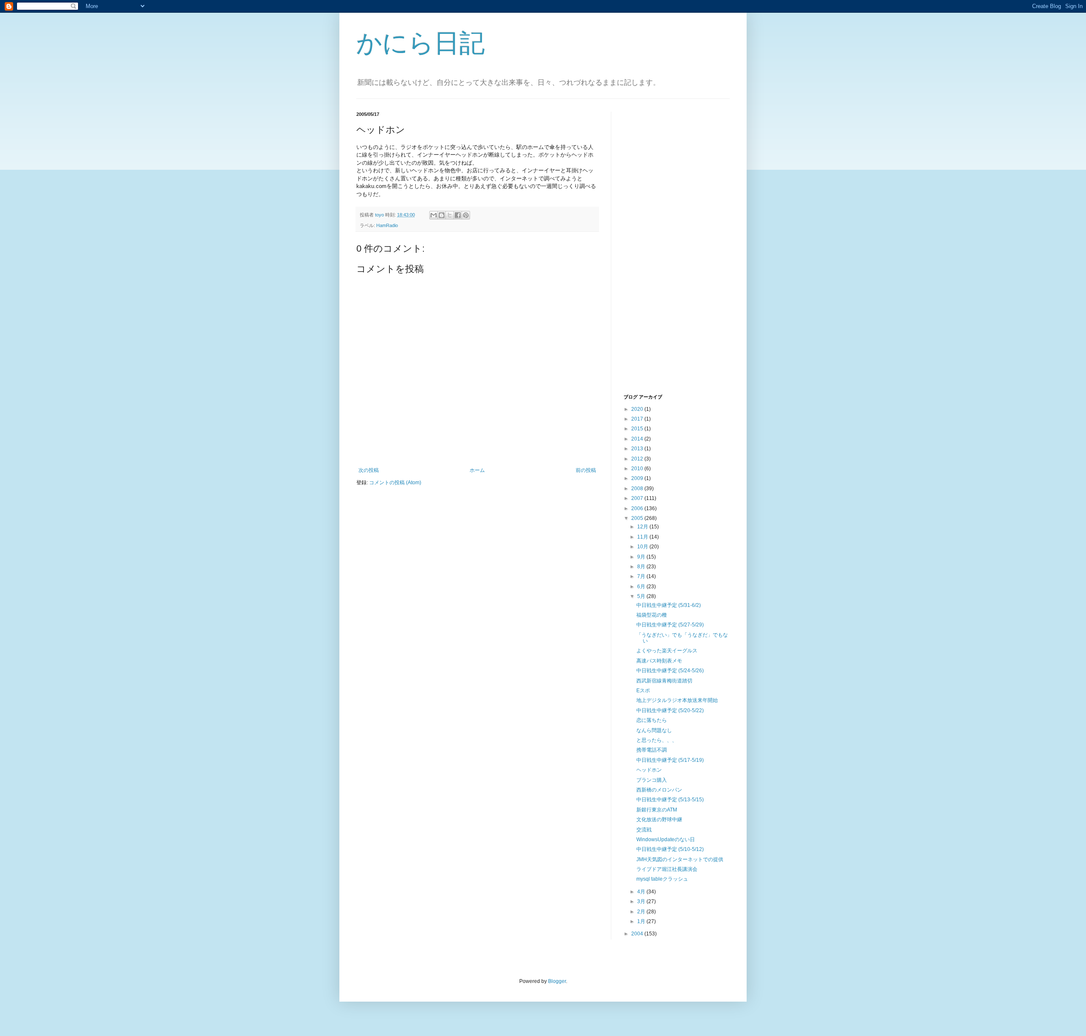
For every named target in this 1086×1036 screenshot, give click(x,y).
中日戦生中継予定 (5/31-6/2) (668, 605)
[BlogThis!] (441, 215)
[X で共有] (449, 215)
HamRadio (387, 225)
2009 (637, 478)
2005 (637, 518)
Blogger (557, 981)
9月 (642, 557)
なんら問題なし (654, 730)
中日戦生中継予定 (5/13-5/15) (670, 800)
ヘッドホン (649, 770)
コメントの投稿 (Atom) (395, 483)
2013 (637, 449)
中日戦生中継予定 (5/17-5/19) (670, 760)
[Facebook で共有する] (457, 215)
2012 (637, 459)
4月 (642, 892)
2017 (637, 419)
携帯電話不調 (651, 750)
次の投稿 (368, 470)
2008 (637, 488)
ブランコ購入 (651, 780)
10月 (643, 547)
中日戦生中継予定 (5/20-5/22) (670, 710)
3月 (642, 901)
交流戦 (644, 830)
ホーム (477, 470)
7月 (642, 576)
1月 (642, 921)
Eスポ (643, 690)
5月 (642, 596)
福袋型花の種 (651, 615)
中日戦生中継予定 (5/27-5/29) (670, 625)
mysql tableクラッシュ (662, 879)
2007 (637, 498)
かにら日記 (420, 43)
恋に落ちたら (651, 720)
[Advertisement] (657, 251)
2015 (637, 429)
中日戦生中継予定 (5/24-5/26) (670, 671)
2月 (642, 912)
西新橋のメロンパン (659, 790)
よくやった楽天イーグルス (666, 651)
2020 (637, 409)
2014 (637, 439)
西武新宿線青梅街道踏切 (664, 681)
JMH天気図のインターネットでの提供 (679, 859)
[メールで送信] (433, 215)
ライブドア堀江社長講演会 (666, 869)
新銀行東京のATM (656, 810)
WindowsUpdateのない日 (665, 839)
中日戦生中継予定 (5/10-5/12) (670, 849)
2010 (637, 469)
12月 (643, 527)
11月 (643, 537)
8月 (642, 567)
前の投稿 (586, 470)
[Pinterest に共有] (466, 215)
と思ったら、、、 (656, 740)
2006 (637, 508)
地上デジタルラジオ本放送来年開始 (677, 700)
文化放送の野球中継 (659, 820)
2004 (637, 934)
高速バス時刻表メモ (659, 661)
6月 (642, 587)
